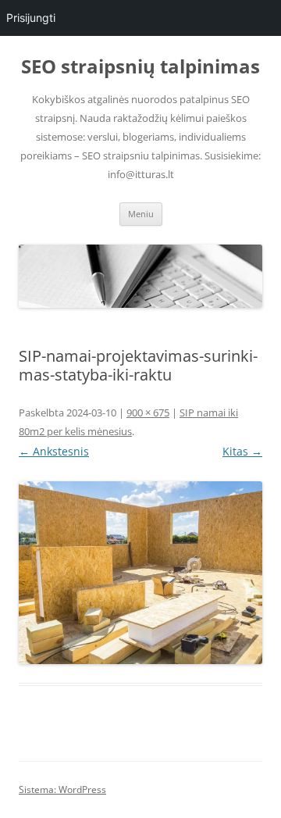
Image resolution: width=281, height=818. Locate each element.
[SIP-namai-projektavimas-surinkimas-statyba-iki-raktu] (140, 572)
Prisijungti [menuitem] (30, 17)
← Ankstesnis (54, 451)
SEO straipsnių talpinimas (140, 67)
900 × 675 (147, 412)
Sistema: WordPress (62, 789)
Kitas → (242, 451)
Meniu (141, 214)
